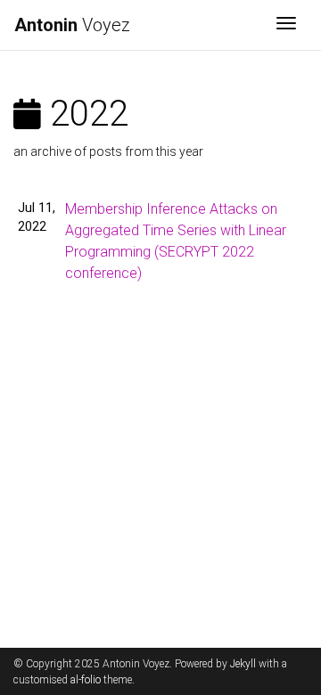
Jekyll (243, 664)
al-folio (85, 680)
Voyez (72, 25)
